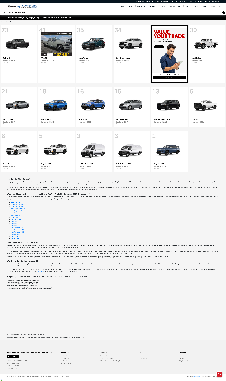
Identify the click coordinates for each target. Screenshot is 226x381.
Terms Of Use (44, 376)
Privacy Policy (36, 376)
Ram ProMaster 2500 (17, 230)
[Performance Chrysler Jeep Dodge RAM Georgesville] (22, 6)
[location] (198, 1)
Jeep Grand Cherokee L (18, 206)
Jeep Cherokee (15, 202)
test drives (41, 271)
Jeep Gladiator (15, 213)
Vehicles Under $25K (66, 363)
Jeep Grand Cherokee (17, 204)
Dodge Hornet (15, 238)
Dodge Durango (16, 236)
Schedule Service (105, 355)
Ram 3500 (14, 225)
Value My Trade (144, 358)
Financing (144, 352)
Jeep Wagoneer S (16, 211)
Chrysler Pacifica (16, 219)
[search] (219, 6)
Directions (182, 358)
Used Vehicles (65, 358)
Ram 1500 (14, 221)
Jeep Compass (15, 217)
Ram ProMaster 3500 (17, 232)
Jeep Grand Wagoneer (18, 208)
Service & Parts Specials (107, 358)
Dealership (183, 352)
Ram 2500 (14, 223)
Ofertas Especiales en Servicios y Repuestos (112, 361)
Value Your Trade (169, 77)
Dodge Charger (15, 234)
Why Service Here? (184, 361)
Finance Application (145, 355)
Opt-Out (67, 376)
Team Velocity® (196, 376)
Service (103, 352)
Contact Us (14, 356)
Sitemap (50, 376)
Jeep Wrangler (15, 215)
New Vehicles (64, 355)
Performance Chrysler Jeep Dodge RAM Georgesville (20, 376)
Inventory (65, 352)
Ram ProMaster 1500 (17, 228)
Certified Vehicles (65, 361)
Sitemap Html (56, 376)
